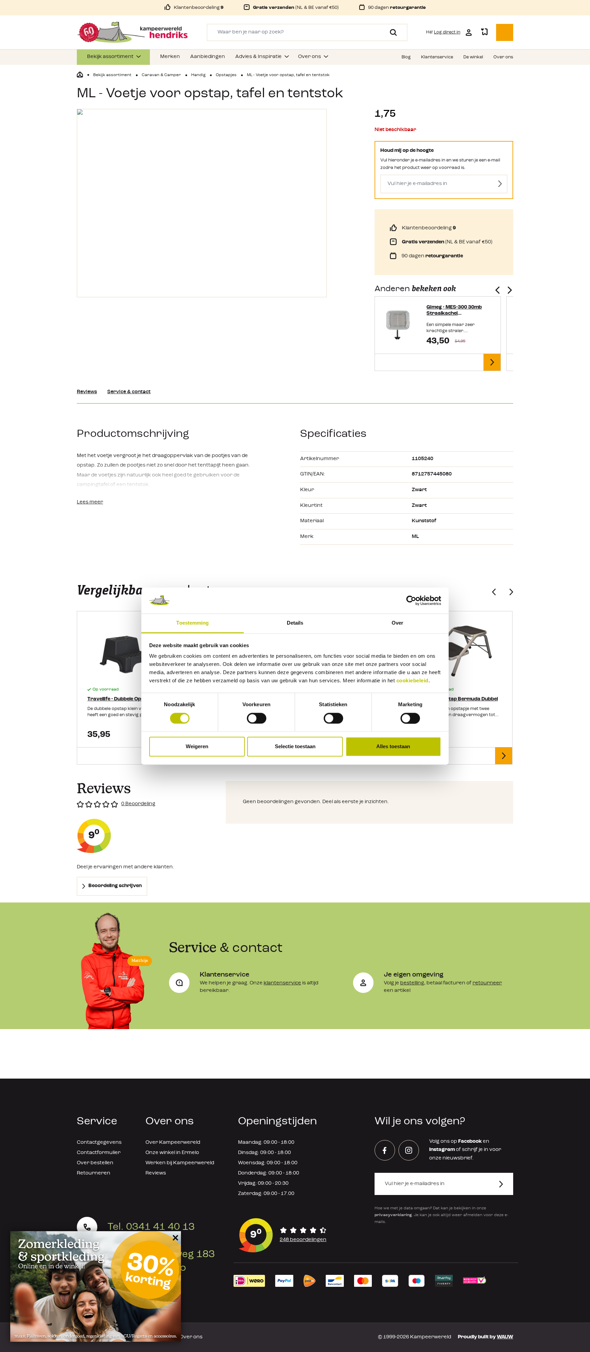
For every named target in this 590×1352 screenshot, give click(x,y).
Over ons (191, 1337)
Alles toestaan (393, 747)
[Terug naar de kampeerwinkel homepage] (80, 74)
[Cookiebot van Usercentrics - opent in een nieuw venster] (411, 600)
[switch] (256, 718)
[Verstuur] (505, 1184)
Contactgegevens (99, 1142)
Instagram (442, 1149)
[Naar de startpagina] (132, 32)
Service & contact (129, 392)
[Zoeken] (391, 32)
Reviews (87, 392)
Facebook (470, 1141)
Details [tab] (295, 623)
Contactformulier (99, 1152)
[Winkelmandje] (504, 32)
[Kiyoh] (283, 1235)
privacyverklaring (393, 1215)
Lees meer (90, 502)
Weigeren (197, 747)
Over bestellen (95, 1163)
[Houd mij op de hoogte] (500, 184)
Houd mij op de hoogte (407, 150)
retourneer (487, 983)
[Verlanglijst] (484, 32)
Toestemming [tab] (192, 623)
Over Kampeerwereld (172, 1142)
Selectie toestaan (295, 747)
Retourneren (93, 1173)
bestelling (412, 983)
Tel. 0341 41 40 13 (151, 1227)
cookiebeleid (412, 681)
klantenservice (282, 983)
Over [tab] (397, 623)
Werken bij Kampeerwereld (179, 1163)
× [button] (174, 1237)
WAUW (505, 1337)
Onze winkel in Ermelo (172, 1152)
